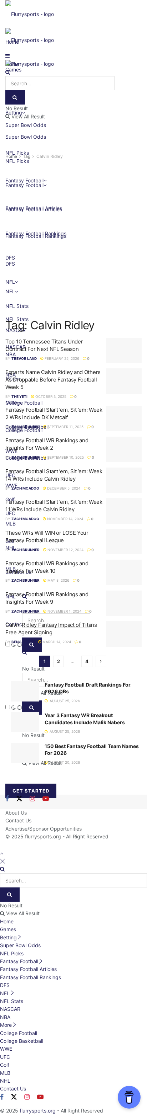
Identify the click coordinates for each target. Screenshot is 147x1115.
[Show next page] (101, 661)
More (6, 1025)
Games (8, 929)
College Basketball (21, 1041)
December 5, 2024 (63, 488)
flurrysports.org (43, 836)
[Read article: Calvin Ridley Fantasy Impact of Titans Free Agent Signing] (124, 634)
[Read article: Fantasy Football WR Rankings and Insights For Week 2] (124, 449)
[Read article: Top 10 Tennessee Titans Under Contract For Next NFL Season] (124, 350)
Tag (26, 156)
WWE (6, 1049)
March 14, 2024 (56, 642)
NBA (5, 1017)
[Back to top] (1, 853)
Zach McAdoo (25, 488)
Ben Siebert (23, 642)
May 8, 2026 (57, 580)
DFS (5, 985)
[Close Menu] (2, 861)
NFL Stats (11, 1001)
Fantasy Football (19, 961)
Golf (4, 1065)
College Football (18, 1033)
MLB (5, 1073)
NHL (5, 1081)
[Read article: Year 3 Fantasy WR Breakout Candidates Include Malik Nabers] (25, 722)
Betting (8, 937)
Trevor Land (24, 358)
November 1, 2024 (63, 611)
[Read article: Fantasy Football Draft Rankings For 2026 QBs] (25, 691)
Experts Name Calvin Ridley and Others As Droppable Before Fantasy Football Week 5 (53, 379)
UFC (5, 1057)
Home (11, 156)
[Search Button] (7, 72)
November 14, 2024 (64, 519)
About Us (16, 813)
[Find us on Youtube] (45, 799)
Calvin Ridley (49, 156)
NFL (5, 993)
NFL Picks (12, 953)
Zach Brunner (25, 427)
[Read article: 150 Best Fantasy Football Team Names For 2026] (25, 753)
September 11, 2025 (64, 427)
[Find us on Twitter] (19, 799)
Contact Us (18, 820)
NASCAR (10, 1009)
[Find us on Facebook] (7, 799)
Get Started (30, 791)
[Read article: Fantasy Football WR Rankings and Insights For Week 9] (124, 603)
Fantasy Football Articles (28, 969)
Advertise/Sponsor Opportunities (43, 829)
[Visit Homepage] (29, 14)
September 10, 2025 (65, 457)
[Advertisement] (73, 237)
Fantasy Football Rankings (30, 977)
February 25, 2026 (61, 358)
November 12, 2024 (64, 550)
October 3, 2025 (50, 396)
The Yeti (19, 396)
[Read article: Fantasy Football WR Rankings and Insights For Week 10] (124, 572)
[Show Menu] (7, 56)
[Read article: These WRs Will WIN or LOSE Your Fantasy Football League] (124, 542)
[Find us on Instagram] (32, 799)
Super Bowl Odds (25, 137)
